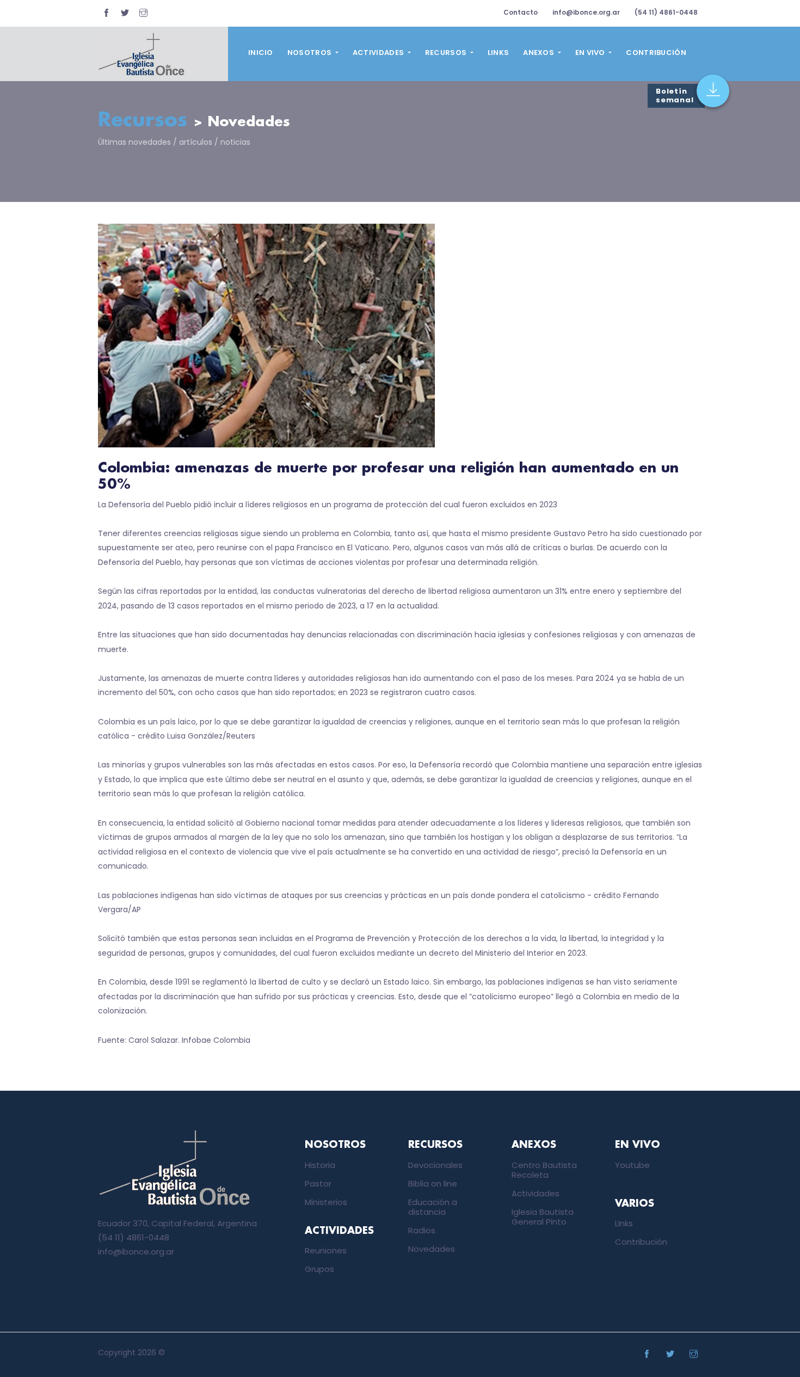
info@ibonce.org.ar (586, 12)
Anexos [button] (539, 52)
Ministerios (326, 1202)
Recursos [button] (447, 52)
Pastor (318, 1183)
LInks (624, 1223)
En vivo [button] (591, 52)
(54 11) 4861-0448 (666, 12)
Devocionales (435, 1165)
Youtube (632, 1165)
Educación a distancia (432, 1207)
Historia (320, 1165)
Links (498, 52)
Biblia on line (432, 1183)
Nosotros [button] (310, 52)
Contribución (656, 52)
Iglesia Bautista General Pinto (543, 1216)
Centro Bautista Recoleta (544, 1170)
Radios (421, 1230)
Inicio (260, 52)
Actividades (535, 1193)
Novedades (431, 1249)
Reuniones (326, 1250)
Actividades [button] (379, 52)
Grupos (319, 1269)
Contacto (520, 12)
